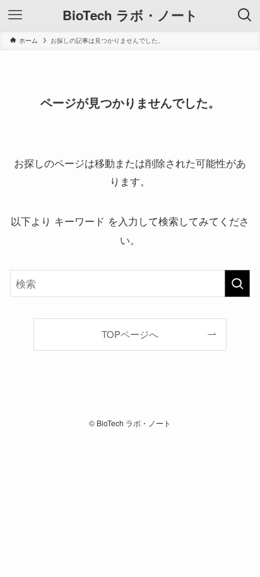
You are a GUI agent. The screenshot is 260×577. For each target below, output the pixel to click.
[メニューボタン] (15, 15)
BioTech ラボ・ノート (130, 15)
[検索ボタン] (245, 15)
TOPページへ (130, 334)
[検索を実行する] (237, 283)
